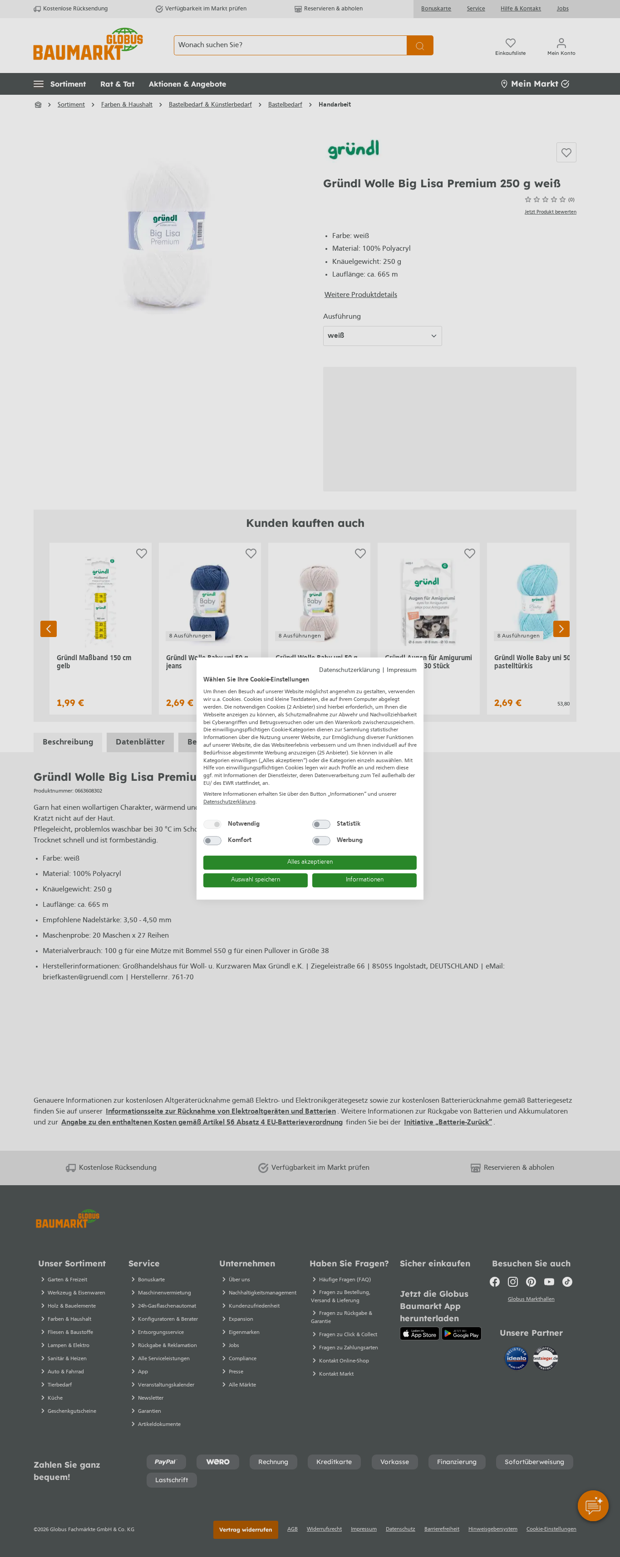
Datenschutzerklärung (349, 670)
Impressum (402, 670)
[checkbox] (212, 824)
